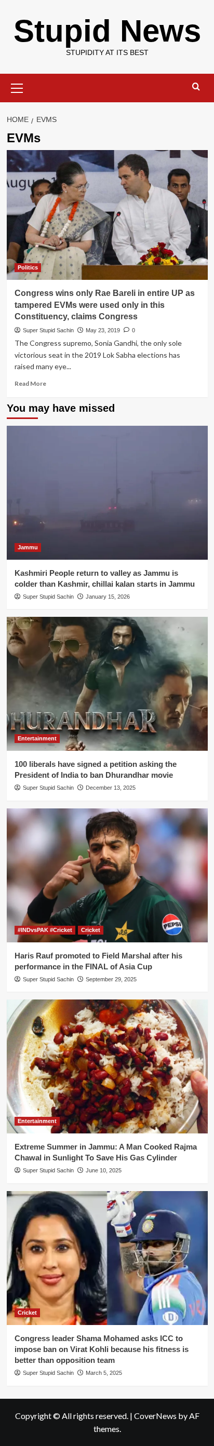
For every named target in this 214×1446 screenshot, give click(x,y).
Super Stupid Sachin (48, 330)
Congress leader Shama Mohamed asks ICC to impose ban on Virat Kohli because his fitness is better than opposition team (102, 1349)
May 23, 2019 (103, 330)
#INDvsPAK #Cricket (45, 930)
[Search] (196, 87)
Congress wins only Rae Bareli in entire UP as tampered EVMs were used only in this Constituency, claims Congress (105, 305)
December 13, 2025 (111, 788)
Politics (28, 267)
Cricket (90, 930)
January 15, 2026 (108, 596)
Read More (30, 383)
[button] (17, 87)
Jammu (28, 547)
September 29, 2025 (111, 979)
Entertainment (37, 738)
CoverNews (155, 1416)
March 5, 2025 (104, 1373)
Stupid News (107, 30)
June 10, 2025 (104, 1170)
